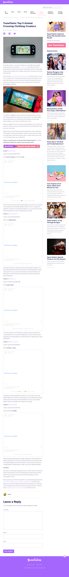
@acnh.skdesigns (13, 404)
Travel (19, 12)
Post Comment (8, 551)
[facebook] (4, 34)
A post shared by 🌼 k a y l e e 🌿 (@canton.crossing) (22, 391)
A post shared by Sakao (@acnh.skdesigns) (23, 454)
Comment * (6, 509)
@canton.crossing (13, 341)
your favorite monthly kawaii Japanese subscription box (17, 481)
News (12, 12)
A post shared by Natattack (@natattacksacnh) (23, 263)
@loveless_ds (12, 278)
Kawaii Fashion (42, 12)
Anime (25, 12)
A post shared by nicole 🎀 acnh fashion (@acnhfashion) (23, 200)
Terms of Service (30, 564)
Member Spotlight (60, 12)
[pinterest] (9, 34)
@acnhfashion (12, 151)
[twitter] (15, 34)
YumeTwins (38, 140)
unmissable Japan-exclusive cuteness (15, 487)
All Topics (6, 12)
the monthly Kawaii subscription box (20, 76)
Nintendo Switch (23, 67)
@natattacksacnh (13, 213)
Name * (5, 532)
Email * (4, 541)
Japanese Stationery (50, 12)
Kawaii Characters (33, 12)
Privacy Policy (39, 564)
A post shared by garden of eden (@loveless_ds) (23, 328)
